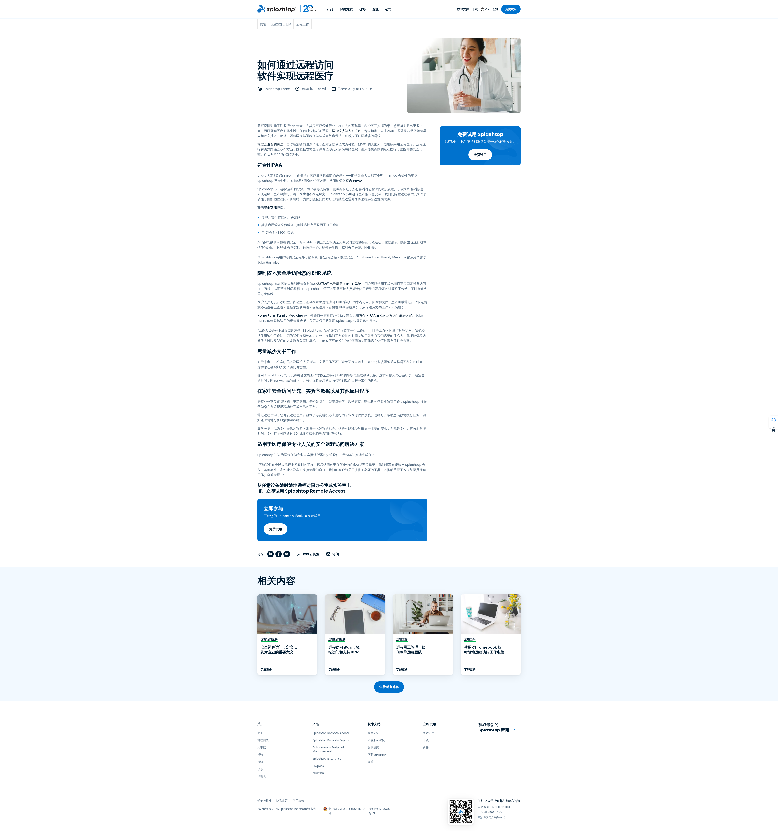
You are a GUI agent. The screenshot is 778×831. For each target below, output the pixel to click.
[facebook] (278, 554)
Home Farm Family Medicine (280, 315)
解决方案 (346, 9)
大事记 (261, 747)
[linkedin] (270, 554)
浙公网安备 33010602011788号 (346, 809)
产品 (330, 9)
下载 (475, 9)
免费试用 (511, 9)
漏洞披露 (373, 747)
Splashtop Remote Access (331, 733)
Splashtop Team (277, 89)
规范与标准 (264, 801)
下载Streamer (377, 755)
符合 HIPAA (354, 180)
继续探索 (318, 773)
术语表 (261, 776)
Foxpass (318, 766)
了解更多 (266, 669)
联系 (260, 769)
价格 (362, 9)
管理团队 (263, 740)
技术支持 (463, 9)
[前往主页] (276, 9)
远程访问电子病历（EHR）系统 (338, 283)
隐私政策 (282, 801)
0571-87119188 (500, 807)
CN (487, 9)
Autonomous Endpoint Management (328, 749)
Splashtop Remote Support (332, 740)
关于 (260, 724)
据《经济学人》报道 (346, 131)
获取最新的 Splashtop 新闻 (493, 727)
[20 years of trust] (307, 9)
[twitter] (286, 554)
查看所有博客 (389, 687)
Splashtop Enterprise (327, 759)
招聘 (260, 755)
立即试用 (429, 724)
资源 (375, 9)
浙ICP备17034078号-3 (380, 809)
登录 (496, 9)
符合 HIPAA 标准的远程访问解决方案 (385, 315)
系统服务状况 (376, 740)
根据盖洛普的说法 (270, 144)
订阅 (335, 554)
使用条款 (298, 801)
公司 (388, 9)
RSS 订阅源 (311, 554)
